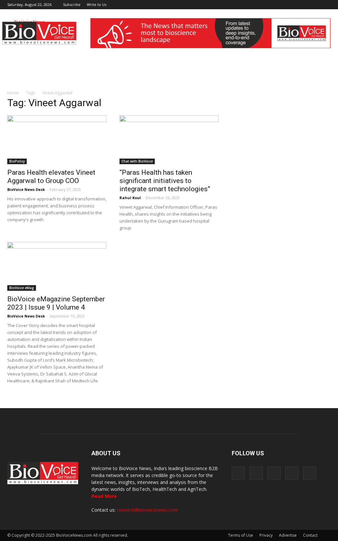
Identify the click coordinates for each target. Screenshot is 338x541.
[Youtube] (326, 5)
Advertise (288, 535)
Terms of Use (240, 535)
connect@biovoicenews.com (147, 510)
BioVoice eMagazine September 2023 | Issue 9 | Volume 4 (56, 303)
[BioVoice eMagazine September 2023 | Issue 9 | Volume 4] (56, 266)
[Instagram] (293, 5)
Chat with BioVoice (137, 161)
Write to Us (96, 4)
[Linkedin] (304, 5)
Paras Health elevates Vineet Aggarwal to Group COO (51, 176)
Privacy (266, 535)
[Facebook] (282, 5)
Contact (310, 535)
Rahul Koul (130, 197)
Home (13, 93)
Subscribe (72, 4)
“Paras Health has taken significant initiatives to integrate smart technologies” (164, 180)
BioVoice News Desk (26, 189)
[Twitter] (315, 5)
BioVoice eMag (21, 288)
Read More (104, 496)
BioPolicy (17, 161)
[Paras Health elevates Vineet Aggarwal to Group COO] (56, 139)
